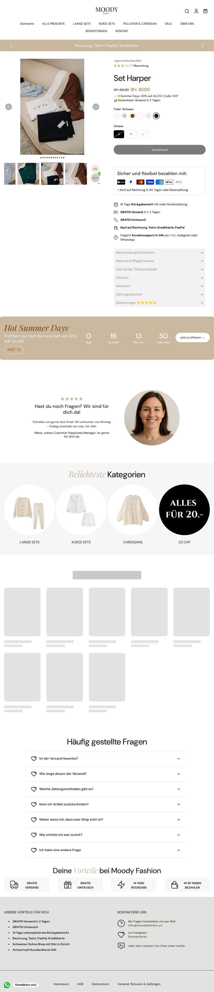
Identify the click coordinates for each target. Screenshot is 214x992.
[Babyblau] (148, 116)
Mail (173, 235)
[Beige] (124, 116)
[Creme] (117, 116)
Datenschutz (100, 984)
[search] (186, 11)
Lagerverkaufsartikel (127, 61)
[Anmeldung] (196, 11)
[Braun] (132, 116)
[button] (28, 174)
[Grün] (140, 116)
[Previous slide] (11, 45)
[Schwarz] (156, 116)
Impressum (61, 984)
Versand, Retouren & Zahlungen (139, 984)
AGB (80, 984)
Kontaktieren (137, 936)
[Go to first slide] (202, 45)
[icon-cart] (205, 11)
